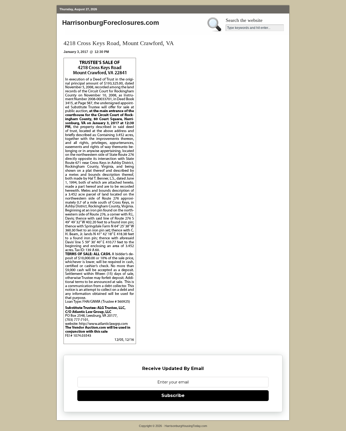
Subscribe (173, 395)
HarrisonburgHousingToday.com (186, 425)
